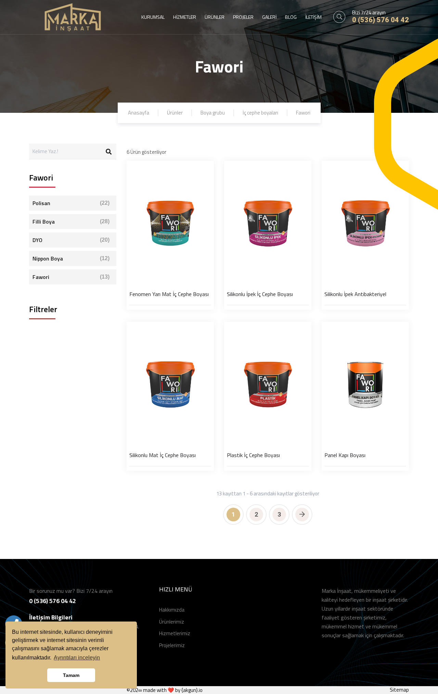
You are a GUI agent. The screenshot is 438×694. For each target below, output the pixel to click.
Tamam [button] (71, 675)
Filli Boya (71, 221)
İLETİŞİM (313, 17)
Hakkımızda (171, 610)
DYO (71, 240)
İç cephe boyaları (260, 113)
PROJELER (243, 17)
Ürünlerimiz (171, 622)
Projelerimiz (172, 645)
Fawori (303, 113)
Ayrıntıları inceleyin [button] (77, 657)
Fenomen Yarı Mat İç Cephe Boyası (169, 294)
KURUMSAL (153, 17)
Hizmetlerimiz (174, 633)
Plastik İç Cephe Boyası (253, 455)
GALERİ (269, 17)
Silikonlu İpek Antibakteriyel (355, 294)
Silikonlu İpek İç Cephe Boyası (260, 294)
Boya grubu (213, 113)
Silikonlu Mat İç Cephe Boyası (162, 455)
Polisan (71, 203)
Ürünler (175, 113)
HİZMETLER (184, 17)
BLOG (291, 17)
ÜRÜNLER (214, 17)
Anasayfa (138, 113)
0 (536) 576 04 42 (380, 20)
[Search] (108, 151)
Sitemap (399, 690)
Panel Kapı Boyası (344, 455)
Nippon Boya (71, 258)
